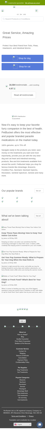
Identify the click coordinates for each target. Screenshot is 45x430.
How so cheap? (22, 334)
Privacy (31, 416)
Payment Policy (22, 360)
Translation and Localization (18, 420)
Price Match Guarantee (22, 341)
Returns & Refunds (22, 355)
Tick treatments (22, 395)
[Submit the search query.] (3, 19)
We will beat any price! (32, 3)
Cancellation (22, 358)
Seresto (22, 386)
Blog (22, 337)
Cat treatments (22, 400)
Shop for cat (24, 66)
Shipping (22, 353)
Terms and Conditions (18, 416)
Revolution (22, 384)
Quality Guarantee (22, 339)
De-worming (23, 397)
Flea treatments (22, 393)
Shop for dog (25, 58)
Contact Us (22, 351)
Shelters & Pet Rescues (22, 343)
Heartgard (22, 389)
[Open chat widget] (40, 425)
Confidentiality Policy (22, 362)
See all (38, 191)
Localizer (33, 420)
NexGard (23, 382)
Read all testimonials (23, 95)
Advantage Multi (22, 391)
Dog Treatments (22, 370)
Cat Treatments (22, 372)
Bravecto (22, 380)
